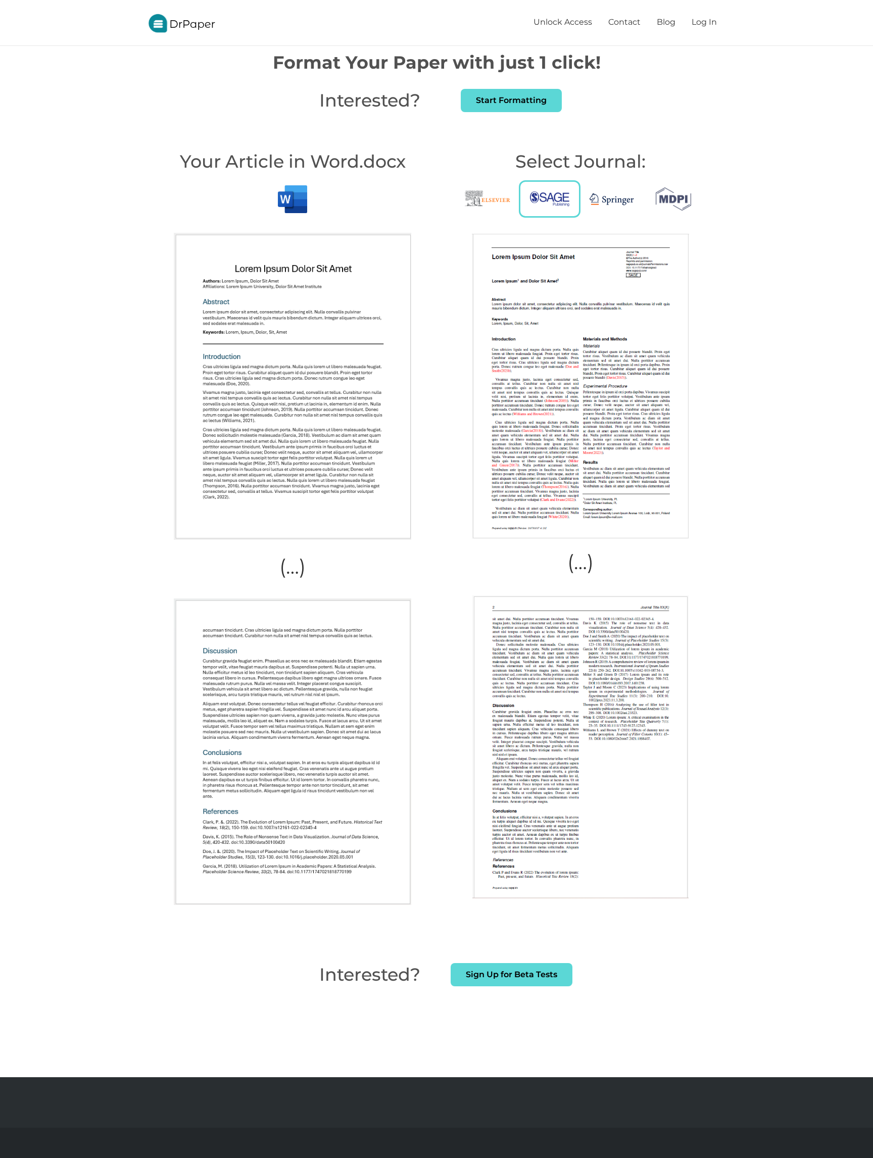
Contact (624, 22)
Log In (704, 22)
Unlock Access (563, 22)
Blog (666, 22)
